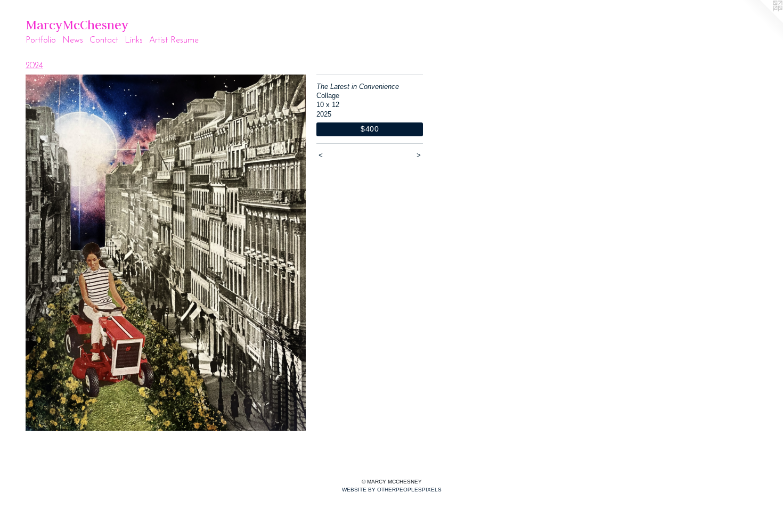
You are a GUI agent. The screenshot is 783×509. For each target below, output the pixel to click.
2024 (34, 66)
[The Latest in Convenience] (166, 253)
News (72, 40)
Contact (103, 40)
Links (134, 40)
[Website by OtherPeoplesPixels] (761, 21)
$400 (370, 129)
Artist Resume (174, 40)
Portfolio (41, 40)
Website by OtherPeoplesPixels (392, 489)
